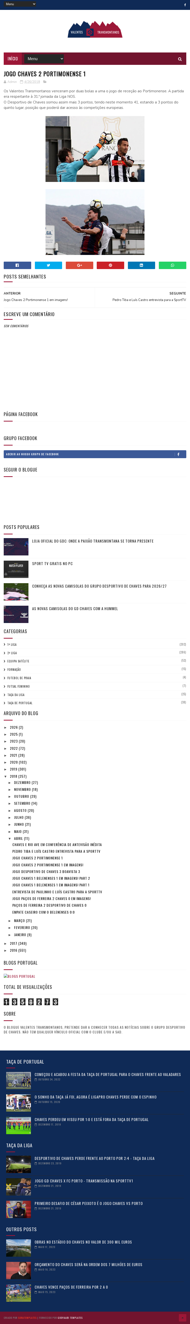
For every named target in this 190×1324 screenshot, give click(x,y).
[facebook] (185, 5)
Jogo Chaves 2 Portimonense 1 (37, 857)
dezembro (23, 782)
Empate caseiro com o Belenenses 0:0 (43, 912)
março (20, 920)
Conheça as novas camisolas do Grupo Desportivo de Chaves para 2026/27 (99, 586)
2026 (14, 727)
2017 (14, 943)
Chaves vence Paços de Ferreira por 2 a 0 (71, 1287)
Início (13, 59)
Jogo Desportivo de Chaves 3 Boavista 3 (46, 871)
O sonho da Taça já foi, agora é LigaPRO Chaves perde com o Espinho (96, 1096)
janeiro (20, 934)
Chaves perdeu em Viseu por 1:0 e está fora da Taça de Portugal (92, 1119)
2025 (14, 734)
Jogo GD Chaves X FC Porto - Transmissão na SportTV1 (84, 1180)
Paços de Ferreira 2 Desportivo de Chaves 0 (49, 905)
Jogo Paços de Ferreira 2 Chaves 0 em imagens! (51, 898)
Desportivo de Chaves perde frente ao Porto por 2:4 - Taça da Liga (95, 1158)
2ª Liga (12, 653)
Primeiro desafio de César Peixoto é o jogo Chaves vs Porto (89, 1203)
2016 (14, 950)
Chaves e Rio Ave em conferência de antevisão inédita (57, 844)
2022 (14, 748)
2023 (14, 741)
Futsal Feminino (18, 686)
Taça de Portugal (19, 703)
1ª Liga (12, 645)
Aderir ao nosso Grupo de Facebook (32, 454)
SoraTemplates (27, 1318)
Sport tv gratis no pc (52, 563)
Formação (14, 670)
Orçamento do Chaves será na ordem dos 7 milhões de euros (88, 1264)
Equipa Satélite (18, 661)
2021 (14, 755)
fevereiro (22, 927)
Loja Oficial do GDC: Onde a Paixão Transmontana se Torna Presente (93, 541)
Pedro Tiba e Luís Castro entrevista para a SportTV (56, 851)
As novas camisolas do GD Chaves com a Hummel (75, 608)
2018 (14, 776)
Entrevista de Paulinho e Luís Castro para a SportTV (57, 891)
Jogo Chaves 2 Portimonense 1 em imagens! (47, 864)
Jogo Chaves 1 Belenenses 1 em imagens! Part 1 (51, 884)
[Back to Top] (182, 1318)
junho (19, 824)
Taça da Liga (15, 695)
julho (19, 817)
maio (18, 831)
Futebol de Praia (19, 678)
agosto (21, 810)
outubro (22, 796)
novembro (23, 789)
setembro (22, 803)
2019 (14, 769)
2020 (14, 762)
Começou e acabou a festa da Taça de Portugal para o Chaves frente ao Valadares (108, 1074)
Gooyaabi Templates (70, 1318)
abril (19, 838)
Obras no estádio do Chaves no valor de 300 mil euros (83, 1242)
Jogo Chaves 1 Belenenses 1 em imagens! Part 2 (51, 878)
